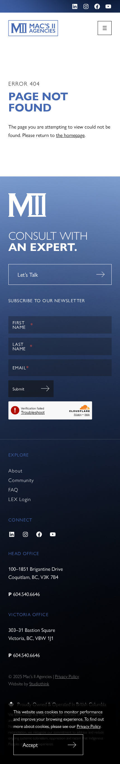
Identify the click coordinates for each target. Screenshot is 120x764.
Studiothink (39, 683)
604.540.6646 (26, 593)
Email (21, 367)
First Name (23, 324)
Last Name (23, 346)
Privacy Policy (88, 726)
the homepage (70, 134)
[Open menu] (105, 28)
